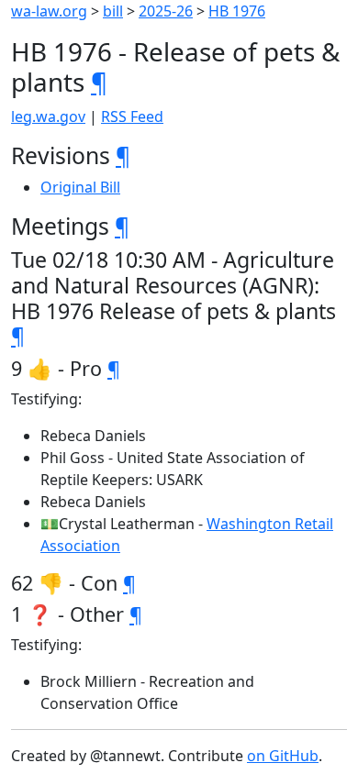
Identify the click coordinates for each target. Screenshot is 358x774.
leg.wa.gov (48, 116)
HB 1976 (236, 11)
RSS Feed (132, 116)
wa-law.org (49, 11)
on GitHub (283, 756)
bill (113, 11)
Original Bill (80, 187)
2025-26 (166, 11)
